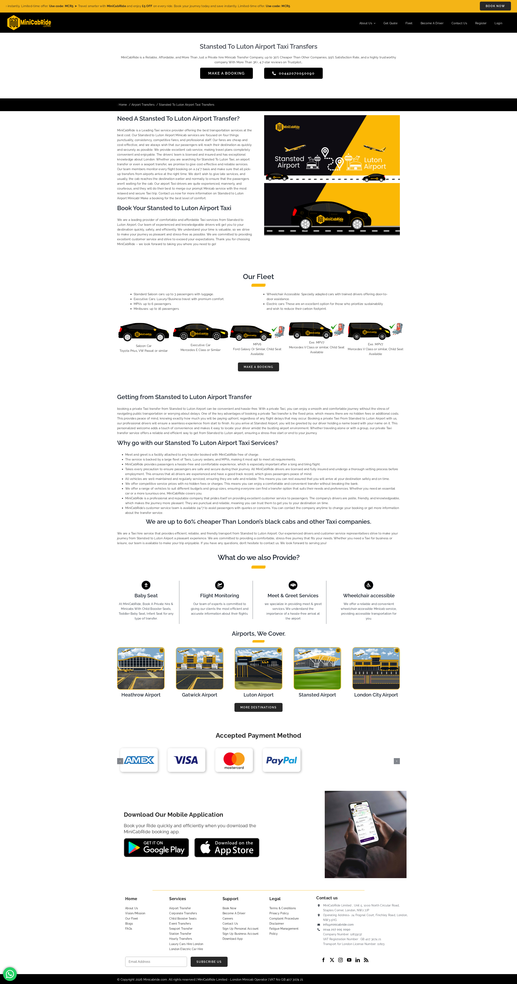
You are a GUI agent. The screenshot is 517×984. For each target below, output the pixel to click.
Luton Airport (259, 695)
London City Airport (376, 695)
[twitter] (332, 960)
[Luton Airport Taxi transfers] (258, 649)
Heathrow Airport (141, 695)
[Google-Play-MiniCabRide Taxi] (156, 839)
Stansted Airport (317, 695)
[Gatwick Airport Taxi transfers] (199, 649)
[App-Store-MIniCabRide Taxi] (227, 839)
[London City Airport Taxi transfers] (376, 649)
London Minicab (242, 979)
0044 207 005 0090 (336, 929)
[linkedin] (357, 960)
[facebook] (323, 960)
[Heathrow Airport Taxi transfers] (141, 649)
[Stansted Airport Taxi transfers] (317, 649)
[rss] (366, 960)
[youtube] (349, 960)
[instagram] (340, 960)
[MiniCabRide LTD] (29, 16)
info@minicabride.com (338, 924)
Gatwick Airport (199, 695)
